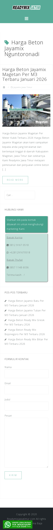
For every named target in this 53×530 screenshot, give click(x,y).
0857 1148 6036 (19, 267)
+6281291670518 (19, 252)
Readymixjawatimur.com (21, 519)
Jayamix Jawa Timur (23, 87)
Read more (15, 179)
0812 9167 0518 (19, 245)
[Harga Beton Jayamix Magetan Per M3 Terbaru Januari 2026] (26, 110)
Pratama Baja (34, 523)
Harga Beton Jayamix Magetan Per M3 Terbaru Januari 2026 (24, 74)
